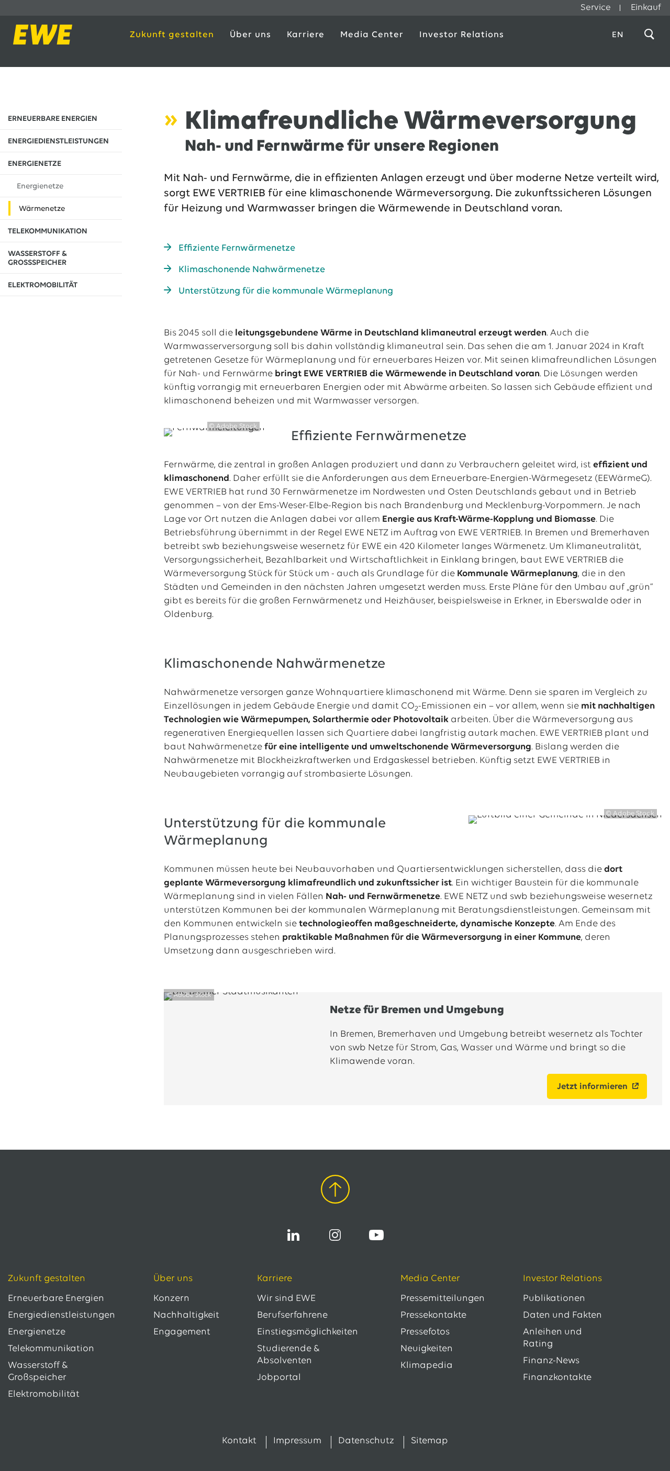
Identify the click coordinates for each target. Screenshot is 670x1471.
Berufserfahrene (292, 1315)
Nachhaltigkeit (186, 1315)
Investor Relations (461, 34)
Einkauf (646, 7)
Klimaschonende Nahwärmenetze (251, 270)
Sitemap (429, 1441)
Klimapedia (426, 1366)
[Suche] (651, 34)
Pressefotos (425, 1332)
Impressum (297, 1441)
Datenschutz (366, 1441)
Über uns (250, 34)
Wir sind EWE (286, 1299)
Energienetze (36, 1332)
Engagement (181, 1332)
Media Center (372, 34)
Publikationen (554, 1299)
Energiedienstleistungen (61, 1315)
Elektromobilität (44, 1394)
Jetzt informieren (592, 1086)
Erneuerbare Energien (56, 1299)
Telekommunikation (51, 1349)
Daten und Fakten (562, 1315)
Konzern (171, 1299)
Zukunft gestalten (172, 34)
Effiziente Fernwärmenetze (236, 248)
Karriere (306, 34)
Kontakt (239, 1441)
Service (595, 7)
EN (618, 35)
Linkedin (294, 1235)
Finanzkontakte (557, 1378)
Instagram (335, 1235)
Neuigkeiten (426, 1349)
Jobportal (279, 1378)
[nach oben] (335, 1191)
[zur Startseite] (58, 34)
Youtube (376, 1235)
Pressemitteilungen (442, 1299)
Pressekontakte (433, 1315)
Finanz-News (551, 1361)
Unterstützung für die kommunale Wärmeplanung (285, 291)
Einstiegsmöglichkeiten (307, 1332)
